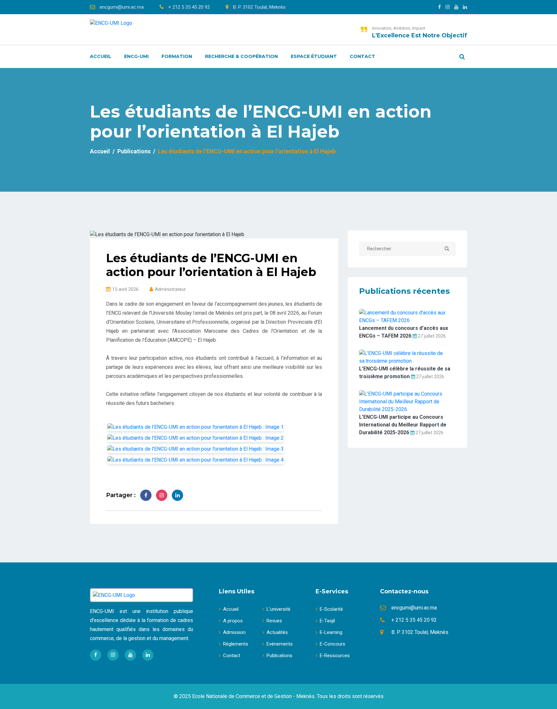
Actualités (277, 632)
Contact (362, 56)
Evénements (280, 644)
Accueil (100, 56)
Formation (176, 56)
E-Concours (332, 644)
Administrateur (170, 289)
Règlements (235, 644)
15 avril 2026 (125, 289)
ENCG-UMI (136, 56)
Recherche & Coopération (241, 56)
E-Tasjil (327, 621)
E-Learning (331, 632)
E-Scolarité (331, 609)
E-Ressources (335, 655)
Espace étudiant (314, 56)
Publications (134, 151)
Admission (234, 632)
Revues (274, 621)
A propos (233, 621)
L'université (278, 609)
